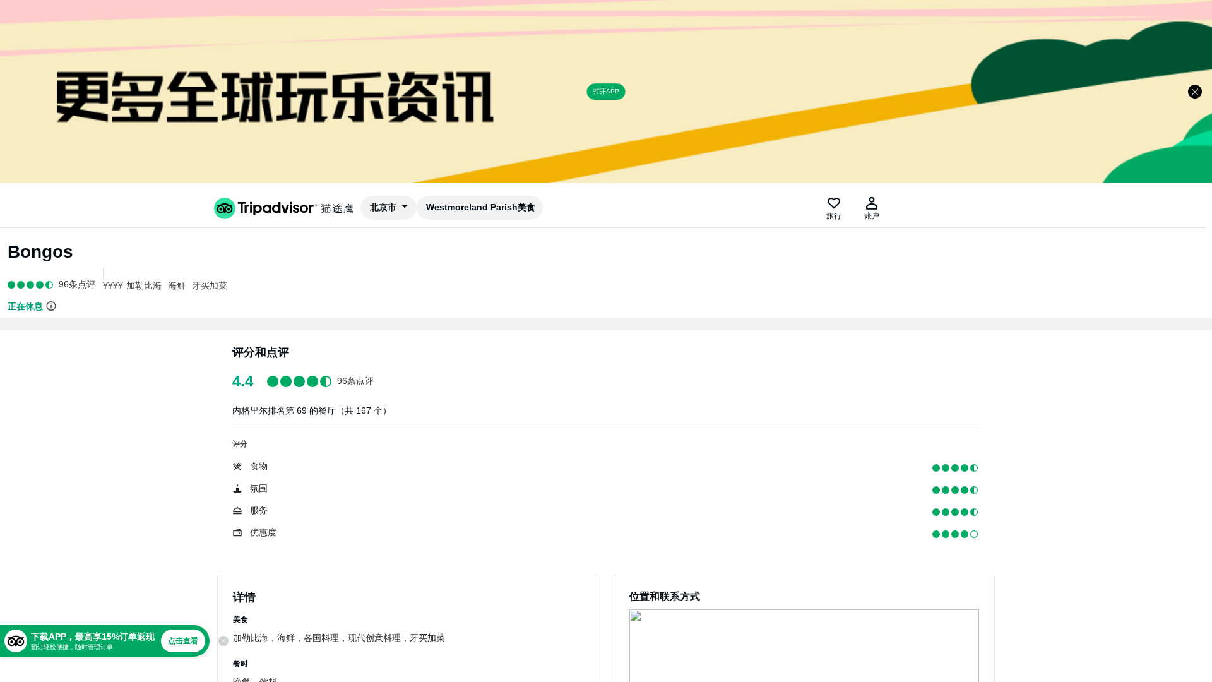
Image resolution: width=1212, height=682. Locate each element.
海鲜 (177, 285)
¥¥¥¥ (113, 285)
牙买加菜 (209, 285)
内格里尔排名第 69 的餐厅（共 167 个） (311, 410)
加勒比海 (144, 285)
